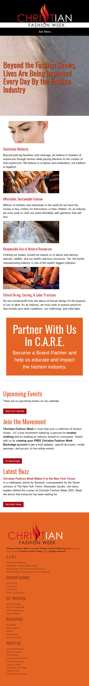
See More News (13, 504)
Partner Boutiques (15, 661)
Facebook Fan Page (16, 667)
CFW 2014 (11, 586)
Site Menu (44, 31)
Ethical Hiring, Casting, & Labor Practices (29, 295)
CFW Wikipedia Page (16, 674)
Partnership (12, 634)
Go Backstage (12, 461)
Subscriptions (13, 628)
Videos (9, 631)
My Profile (11, 625)
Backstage (14, 619)
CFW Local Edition (15, 592)
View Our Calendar (14, 411)
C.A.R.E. (11, 556)
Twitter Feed (12, 670)
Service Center (13, 637)
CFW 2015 (11, 583)
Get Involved (16, 598)
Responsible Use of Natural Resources (27, 248)
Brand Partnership (15, 607)
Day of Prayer (13, 613)
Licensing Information (17, 658)
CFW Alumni (12, 655)
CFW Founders (14, 652)
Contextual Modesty (15, 149)
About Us (13, 643)
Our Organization (15, 649)
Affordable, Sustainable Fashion (23, 199)
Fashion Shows (17, 577)
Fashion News (13, 664)
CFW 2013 (11, 589)
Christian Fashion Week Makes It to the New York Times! (39, 478)
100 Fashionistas (14, 610)
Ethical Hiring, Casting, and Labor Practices (28, 572)
